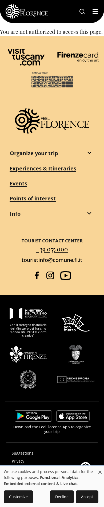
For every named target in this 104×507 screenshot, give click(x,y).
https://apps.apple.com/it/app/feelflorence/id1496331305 (73, 416)
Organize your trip (34, 153)
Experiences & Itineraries (43, 168)
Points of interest (33, 198)
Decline (62, 496)
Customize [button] (18, 496)
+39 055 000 (52, 249)
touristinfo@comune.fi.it (52, 260)
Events (18, 183)
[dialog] (52, 486)
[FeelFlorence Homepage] (26, 11)
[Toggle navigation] (95, 11)
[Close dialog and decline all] (100, 469)
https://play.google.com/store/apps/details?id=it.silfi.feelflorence (33, 416)
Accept (87, 496)
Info (15, 213)
